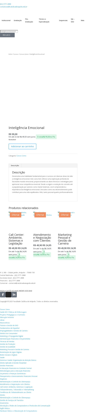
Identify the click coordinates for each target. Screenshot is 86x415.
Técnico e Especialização (44, 20)
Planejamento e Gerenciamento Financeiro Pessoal (18, 376)
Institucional (6, 20)
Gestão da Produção (7, 344)
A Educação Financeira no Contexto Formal (15, 368)
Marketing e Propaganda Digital (11, 336)
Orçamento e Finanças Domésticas (13, 373)
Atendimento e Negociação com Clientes (15, 384)
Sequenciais (63, 20)
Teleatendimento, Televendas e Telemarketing (17, 389)
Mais (82, 20)
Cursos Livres (23, 54)
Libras (2, 320)
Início (10, 54)
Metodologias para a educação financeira (15, 371)
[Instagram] (8, 294)
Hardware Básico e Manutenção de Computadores (18, 411)
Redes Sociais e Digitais (8, 355)
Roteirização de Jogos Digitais (11, 352)
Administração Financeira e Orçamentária (15, 339)
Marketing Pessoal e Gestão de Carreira (14, 349)
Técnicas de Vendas (7, 341)
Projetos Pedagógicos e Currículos (12, 315)
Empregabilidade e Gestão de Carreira (13, 331)
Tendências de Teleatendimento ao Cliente (15, 392)
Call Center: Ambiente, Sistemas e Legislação (16, 387)
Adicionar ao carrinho (22, 146)
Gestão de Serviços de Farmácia (11, 400)
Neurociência (5, 323)
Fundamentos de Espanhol (9, 328)
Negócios (3, 379)
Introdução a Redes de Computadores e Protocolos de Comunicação (25, 406)
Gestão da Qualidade (7, 347)
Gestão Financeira (6, 365)
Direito (2, 395)
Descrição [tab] (15, 165)
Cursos (15, 54)
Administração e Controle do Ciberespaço (15, 382)
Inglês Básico (5, 408)
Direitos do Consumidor (8, 333)
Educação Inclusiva (7, 317)
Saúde (2, 357)
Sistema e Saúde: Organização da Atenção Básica (18, 360)
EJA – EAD (73, 20)
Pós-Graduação (29, 20)
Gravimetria (4, 403)
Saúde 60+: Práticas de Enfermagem (13, 312)
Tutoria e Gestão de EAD (9, 325)
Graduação (18, 20)
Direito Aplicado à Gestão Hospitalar (13, 363)
